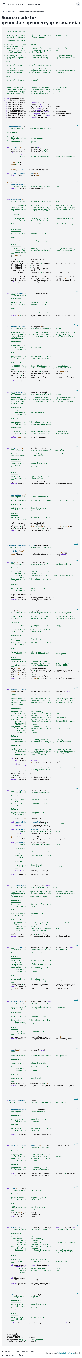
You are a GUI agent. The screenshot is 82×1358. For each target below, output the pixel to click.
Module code (12, 12)
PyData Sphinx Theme (66, 1353)
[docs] (76, 125)
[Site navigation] (4, 4)
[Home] (4, 12)
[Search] (78, 4)
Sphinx (16, 1355)
